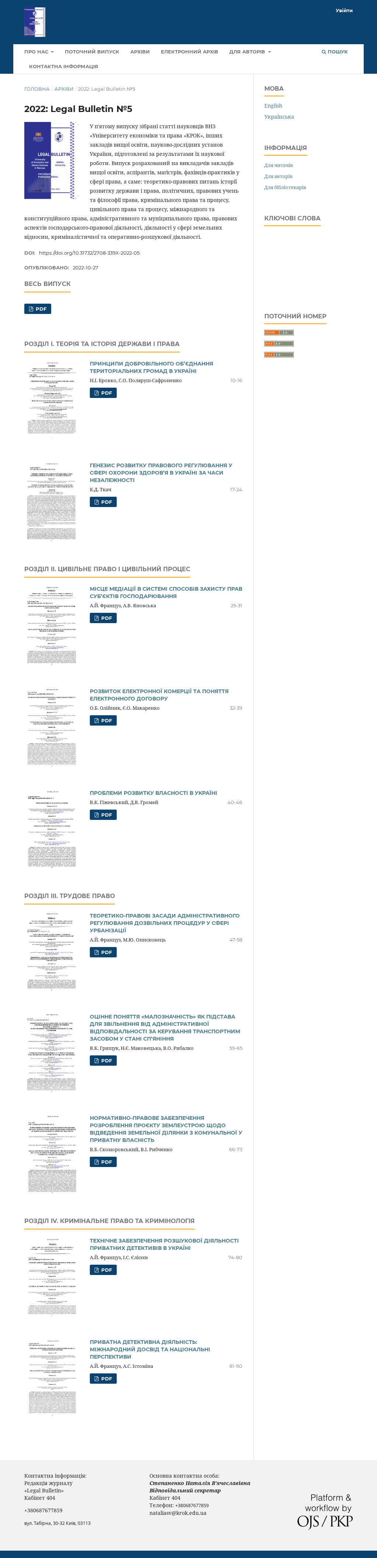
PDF (40, 309)
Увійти (344, 10)
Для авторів (248, 52)
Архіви (140, 52)
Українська (279, 116)
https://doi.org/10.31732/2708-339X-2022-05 (89, 253)
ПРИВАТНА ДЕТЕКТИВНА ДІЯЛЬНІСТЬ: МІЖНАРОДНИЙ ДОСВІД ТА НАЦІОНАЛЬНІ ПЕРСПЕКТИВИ (150, 1349)
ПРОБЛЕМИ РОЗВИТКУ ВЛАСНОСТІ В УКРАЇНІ (153, 793)
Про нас (37, 52)
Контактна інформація (63, 66)
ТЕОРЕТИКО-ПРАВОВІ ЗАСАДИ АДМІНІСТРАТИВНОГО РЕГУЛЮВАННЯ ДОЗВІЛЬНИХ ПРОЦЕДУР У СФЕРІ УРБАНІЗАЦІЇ (165, 923)
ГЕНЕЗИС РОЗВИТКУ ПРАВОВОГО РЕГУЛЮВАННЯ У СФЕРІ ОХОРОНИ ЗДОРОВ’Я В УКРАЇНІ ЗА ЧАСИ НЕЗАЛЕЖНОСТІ (161, 472)
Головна (37, 89)
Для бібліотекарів (285, 187)
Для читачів (278, 165)
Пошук (337, 52)
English (273, 105)
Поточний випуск (92, 52)
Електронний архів (189, 52)
